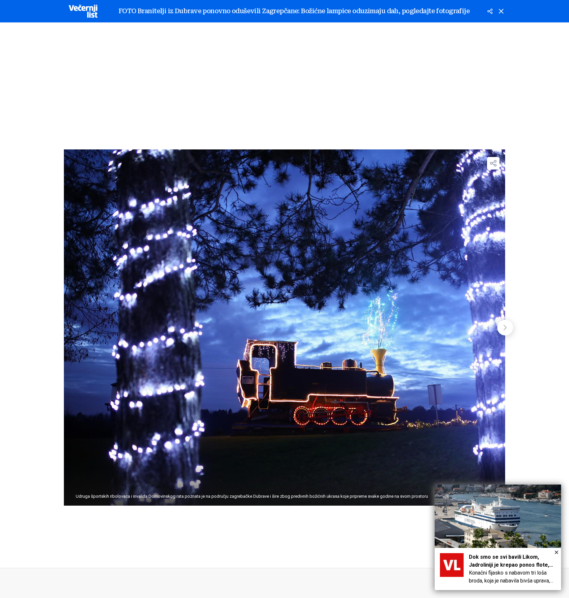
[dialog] (498, 537)
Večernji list (83, 11)
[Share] (493, 163)
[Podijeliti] (490, 11)
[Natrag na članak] (501, 11)
